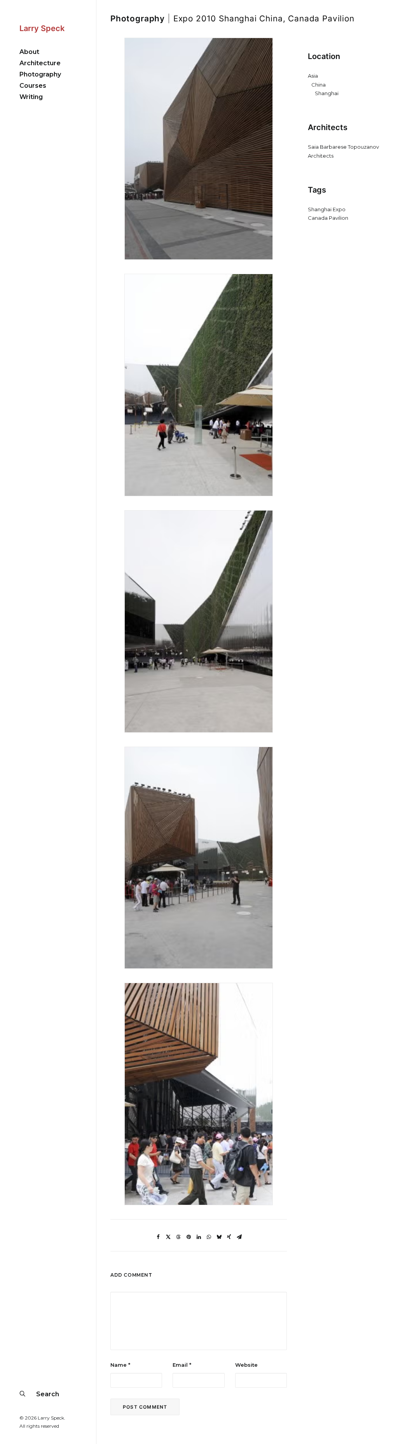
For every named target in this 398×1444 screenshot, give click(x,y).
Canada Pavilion (328, 218)
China (318, 85)
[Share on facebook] (158, 1237)
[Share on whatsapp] (208, 1237)
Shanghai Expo (327, 209)
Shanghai (327, 93)
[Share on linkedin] (198, 1237)
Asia (313, 76)
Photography (137, 18)
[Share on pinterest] (188, 1237)
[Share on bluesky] (218, 1237)
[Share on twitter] (168, 1237)
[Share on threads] (178, 1237)
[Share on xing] (229, 1237)
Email (182, 1365)
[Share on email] (239, 1237)
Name (120, 1365)
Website (246, 1365)
